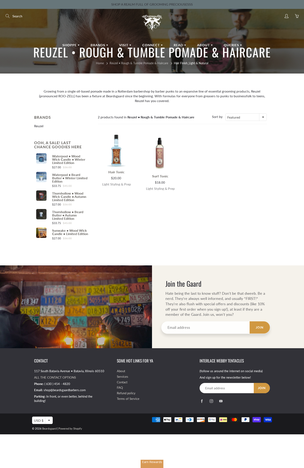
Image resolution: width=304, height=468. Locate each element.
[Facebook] (201, 401)
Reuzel (38, 126)
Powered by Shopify (70, 428)
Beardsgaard (49, 428)
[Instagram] (211, 401)
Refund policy (126, 393)
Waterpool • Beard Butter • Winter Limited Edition (69, 178)
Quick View (116, 150)
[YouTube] (220, 401)
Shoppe (70, 45)
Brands (98, 45)
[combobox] (246, 117)
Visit (124, 45)
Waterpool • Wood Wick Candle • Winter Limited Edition (68, 159)
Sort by (217, 117)
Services (122, 376)
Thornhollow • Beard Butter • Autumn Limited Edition (67, 215)
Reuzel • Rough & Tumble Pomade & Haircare (139, 63)
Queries (232, 45)
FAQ (120, 387)
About (204, 45)
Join (260, 327)
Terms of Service (128, 398)
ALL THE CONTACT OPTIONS (55, 377)
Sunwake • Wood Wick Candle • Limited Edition (70, 232)
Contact (122, 382)
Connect (151, 45)
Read (179, 45)
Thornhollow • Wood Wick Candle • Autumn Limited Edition (69, 197)
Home (100, 63)
